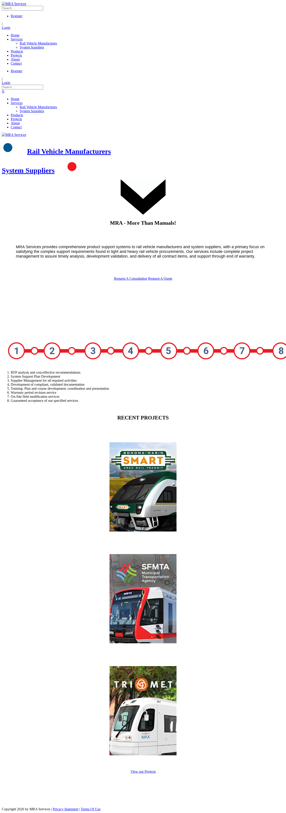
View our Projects (143, 771)
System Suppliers (28, 170)
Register (16, 16)
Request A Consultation (130, 278)
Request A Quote (160, 278)
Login (6, 28)
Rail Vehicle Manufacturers (69, 151)
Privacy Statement (65, 809)
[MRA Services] (14, 4)
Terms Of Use (91, 809)
